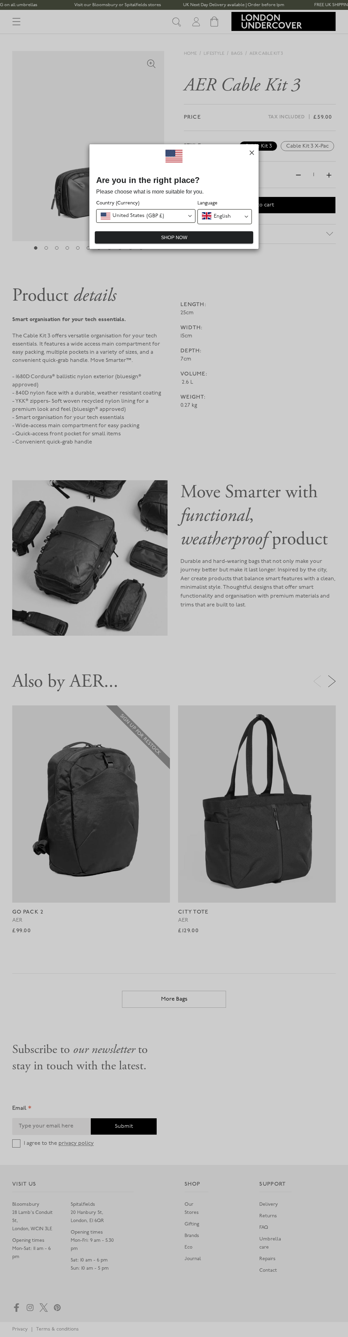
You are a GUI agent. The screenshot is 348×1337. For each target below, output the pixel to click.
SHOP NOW (174, 237)
